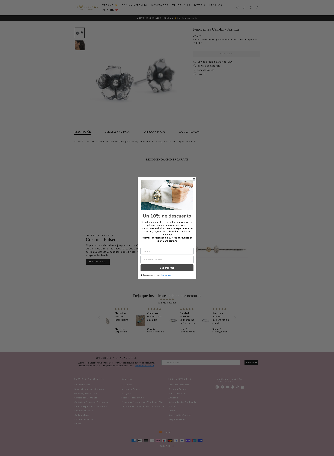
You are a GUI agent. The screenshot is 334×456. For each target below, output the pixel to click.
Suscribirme (167, 268)
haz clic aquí (166, 275)
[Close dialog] (194, 179)
